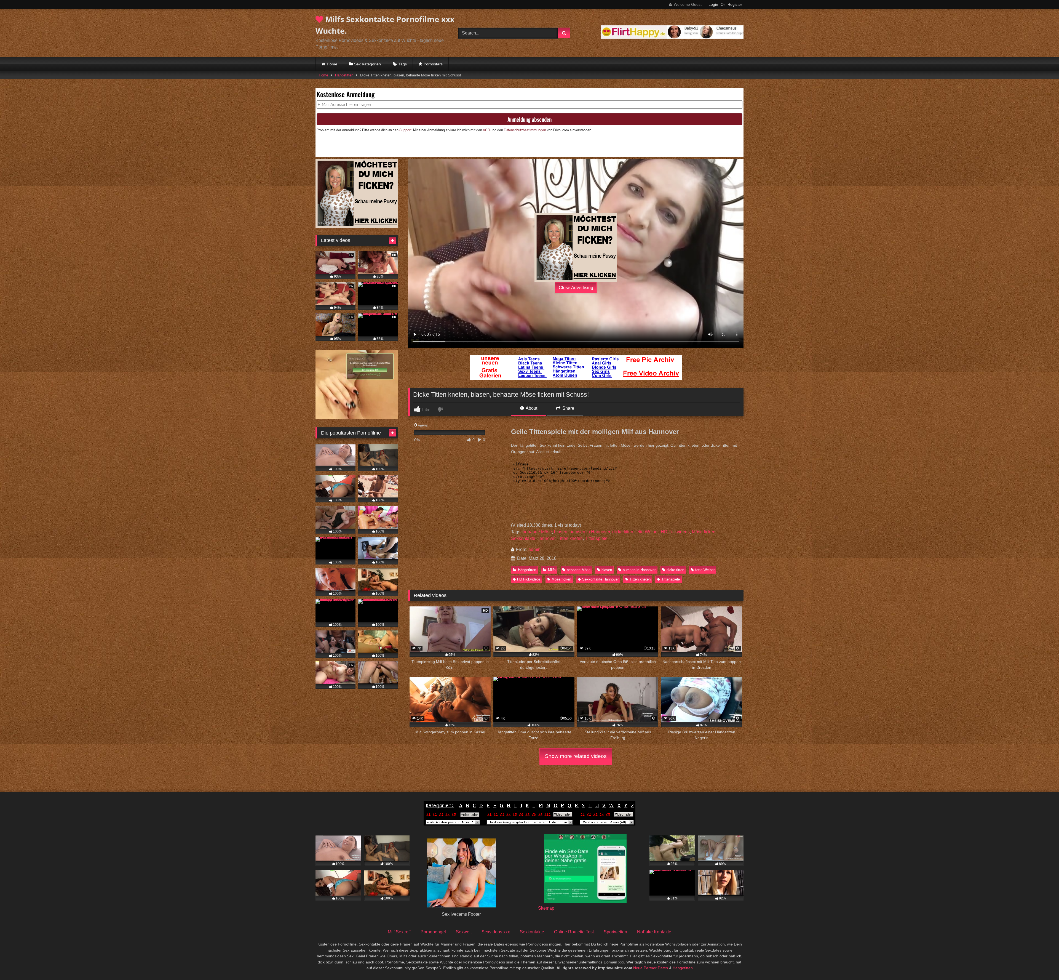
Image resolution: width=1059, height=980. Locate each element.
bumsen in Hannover (589, 531)
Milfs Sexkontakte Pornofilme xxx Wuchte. (384, 25)
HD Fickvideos (675, 531)
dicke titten (622, 531)
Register (735, 4)
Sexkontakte (532, 932)
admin (534, 549)
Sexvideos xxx (496, 932)
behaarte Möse (537, 531)
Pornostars (433, 64)
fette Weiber (647, 531)
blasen (560, 531)
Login (713, 4)
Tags (403, 64)
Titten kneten (570, 538)
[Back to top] (1042, 963)
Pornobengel (433, 932)
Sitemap (546, 908)
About (531, 408)
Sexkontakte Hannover (533, 538)
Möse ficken (703, 531)
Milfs (552, 570)
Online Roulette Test (574, 932)
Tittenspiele (596, 538)
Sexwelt (464, 932)
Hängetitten (344, 75)
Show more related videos (576, 756)
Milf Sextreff (399, 932)
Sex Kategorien (367, 64)
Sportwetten (615, 932)
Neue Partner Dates (650, 968)
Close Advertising (576, 287)
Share (567, 408)
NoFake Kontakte (654, 932)
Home (332, 64)
